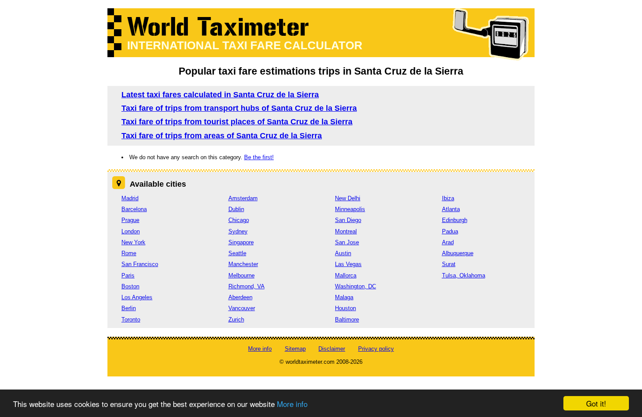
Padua (450, 231)
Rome (128, 253)
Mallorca (345, 275)
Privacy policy (376, 348)
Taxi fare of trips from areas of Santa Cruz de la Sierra (221, 135)
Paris (128, 275)
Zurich (236, 319)
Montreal (346, 231)
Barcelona (134, 209)
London (130, 231)
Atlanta (451, 209)
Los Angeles (136, 297)
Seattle (237, 253)
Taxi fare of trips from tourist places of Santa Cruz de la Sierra (236, 121)
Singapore (241, 242)
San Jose (347, 242)
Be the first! (259, 157)
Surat (449, 264)
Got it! (596, 403)
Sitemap (295, 348)
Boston (130, 286)
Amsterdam (243, 198)
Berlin (128, 308)
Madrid (129, 198)
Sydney (238, 231)
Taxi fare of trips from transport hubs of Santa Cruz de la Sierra (239, 108)
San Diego (348, 220)
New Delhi (347, 198)
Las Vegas (348, 264)
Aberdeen (240, 297)
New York (133, 242)
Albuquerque (457, 253)
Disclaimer (331, 348)
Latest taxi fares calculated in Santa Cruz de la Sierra (220, 94)
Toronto (130, 319)
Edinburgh (454, 220)
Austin (343, 253)
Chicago (238, 220)
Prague (130, 220)
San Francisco (139, 264)
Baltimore (347, 319)
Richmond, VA (246, 286)
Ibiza (448, 198)
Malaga (344, 297)
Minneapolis (350, 209)
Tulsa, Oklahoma (463, 275)
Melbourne (241, 275)
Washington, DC (355, 286)
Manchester (243, 264)
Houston (345, 308)
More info (292, 403)
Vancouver (241, 308)
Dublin (236, 209)
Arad (448, 242)
